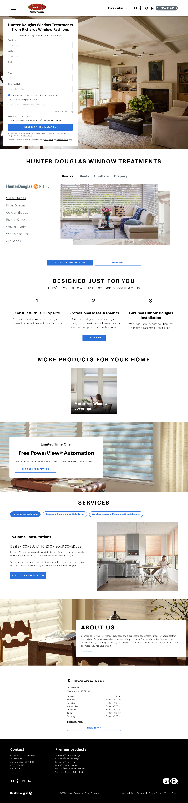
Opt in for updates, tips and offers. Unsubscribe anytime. (34, 95)
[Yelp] (141, 8)
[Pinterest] (146, 8)
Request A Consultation (70, 262)
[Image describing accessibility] (170, 781)
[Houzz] (152, 8)
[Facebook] (135, 8)
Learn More (118, 262)
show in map (94, 728)
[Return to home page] (60, 8)
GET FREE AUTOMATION (35, 469)
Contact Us (94, 338)
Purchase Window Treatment (24, 120)
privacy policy (27, 136)
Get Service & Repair (52, 120)
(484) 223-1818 (75, 721)
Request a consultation (28, 575)
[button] (13, 8)
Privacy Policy (48, 140)
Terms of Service (62, 140)
